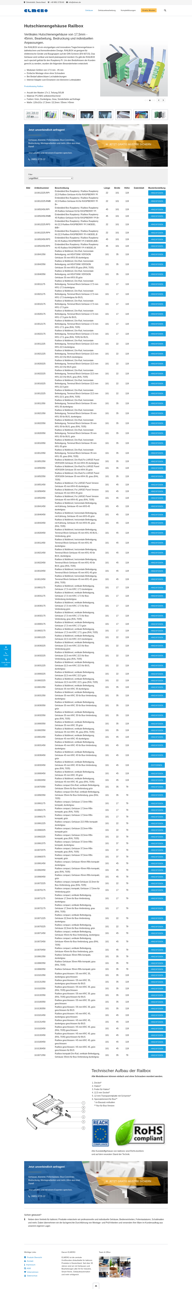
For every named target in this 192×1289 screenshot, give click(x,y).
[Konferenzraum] (125, 1262)
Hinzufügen (157, 193)
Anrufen (5, 655)
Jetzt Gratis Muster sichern (130, 144)
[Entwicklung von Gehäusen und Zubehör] (104, 1262)
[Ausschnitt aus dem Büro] (115, 1262)
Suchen (165, 10)
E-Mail (6, 649)
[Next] (163, 100)
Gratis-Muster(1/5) (5, 664)
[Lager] (125, 1272)
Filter (30, 174)
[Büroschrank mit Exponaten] (115, 1272)
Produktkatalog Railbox (33, 86)
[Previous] (159, 100)
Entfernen (156, 765)
